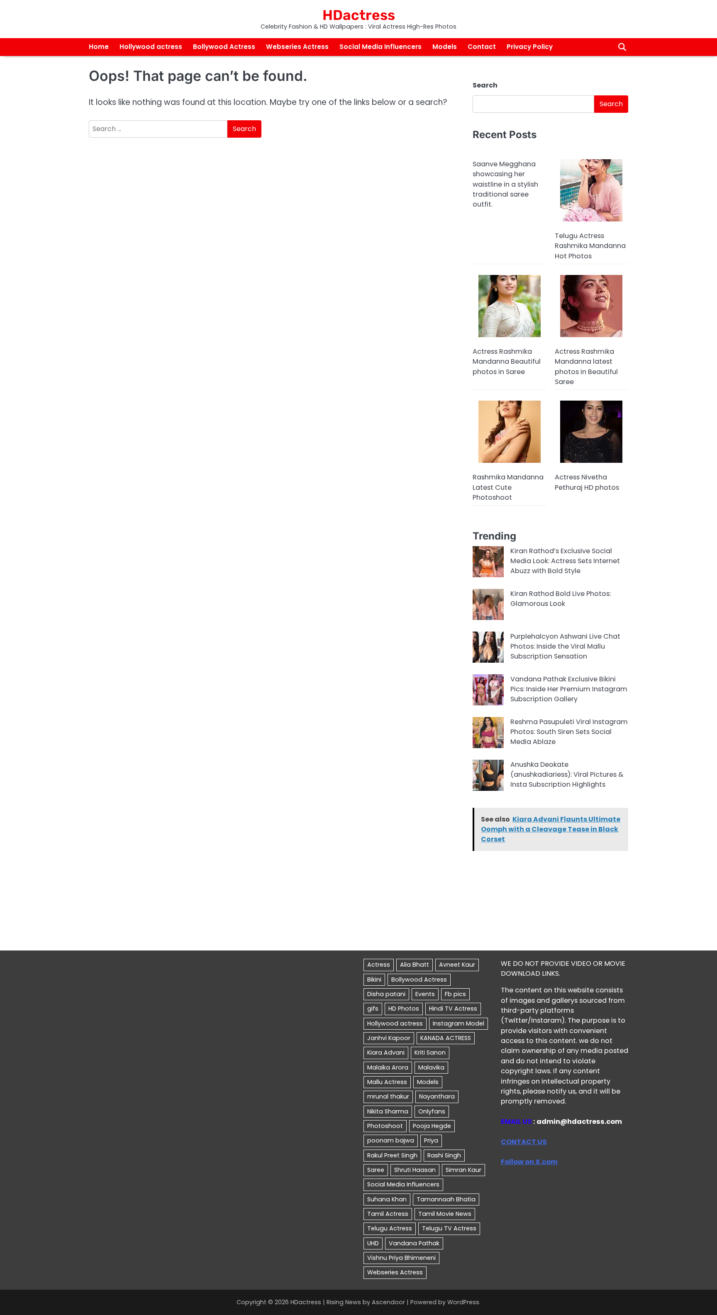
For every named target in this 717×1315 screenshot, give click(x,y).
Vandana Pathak (414, 1243)
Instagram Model (458, 1023)
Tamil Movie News (444, 1214)
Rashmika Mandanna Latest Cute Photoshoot (508, 487)
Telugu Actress (389, 1228)
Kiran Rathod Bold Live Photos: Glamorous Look (560, 598)
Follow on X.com (529, 1162)
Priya (431, 1140)
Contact (482, 46)
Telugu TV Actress (449, 1228)
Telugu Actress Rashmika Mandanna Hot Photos (590, 246)
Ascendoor (388, 1302)
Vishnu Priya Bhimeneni (401, 1258)
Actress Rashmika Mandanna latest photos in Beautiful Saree (586, 366)
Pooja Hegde (432, 1126)
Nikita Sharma (387, 1111)
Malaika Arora (387, 1067)
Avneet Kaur (457, 964)
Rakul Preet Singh (392, 1155)
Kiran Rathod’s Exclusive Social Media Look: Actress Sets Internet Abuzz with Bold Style (565, 561)
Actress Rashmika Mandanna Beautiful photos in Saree (507, 362)
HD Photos (403, 1008)
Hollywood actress (151, 46)
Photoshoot (385, 1126)
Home (99, 46)
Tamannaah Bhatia (446, 1199)
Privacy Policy (530, 46)
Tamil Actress (387, 1214)
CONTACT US (524, 1142)
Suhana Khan (387, 1199)
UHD (373, 1243)
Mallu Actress (387, 1082)
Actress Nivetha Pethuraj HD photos (587, 482)
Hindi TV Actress (453, 1008)
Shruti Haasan (415, 1170)
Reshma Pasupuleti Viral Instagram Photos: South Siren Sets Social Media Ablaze (569, 732)
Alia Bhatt (414, 964)
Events (425, 994)
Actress (378, 964)
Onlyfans (431, 1111)
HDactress (358, 15)
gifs (372, 1008)
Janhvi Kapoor (388, 1038)
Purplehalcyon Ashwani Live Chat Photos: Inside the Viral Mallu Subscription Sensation (565, 646)
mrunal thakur (388, 1096)
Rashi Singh (444, 1155)
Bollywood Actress (224, 46)
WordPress (463, 1302)
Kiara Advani (386, 1052)
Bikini (374, 979)
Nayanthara (437, 1096)
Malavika (431, 1067)
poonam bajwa (390, 1140)
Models (444, 46)
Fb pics (455, 994)
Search (485, 85)
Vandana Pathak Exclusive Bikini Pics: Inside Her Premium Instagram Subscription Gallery (568, 689)
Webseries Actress (297, 46)
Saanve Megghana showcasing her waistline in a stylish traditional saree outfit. (505, 184)
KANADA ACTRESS (445, 1038)
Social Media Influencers (380, 46)
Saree (375, 1170)
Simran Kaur (463, 1170)
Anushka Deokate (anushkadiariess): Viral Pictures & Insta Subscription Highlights (566, 775)
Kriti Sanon (430, 1052)
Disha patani (386, 994)
